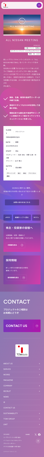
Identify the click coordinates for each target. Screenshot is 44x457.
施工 (19, 173)
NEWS (6, 397)
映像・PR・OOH (34, 54)
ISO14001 (6, 434)
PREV (8, 217)
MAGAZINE (8, 380)
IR (4, 402)
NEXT (36, 217)
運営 (8, 176)
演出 (24, 173)
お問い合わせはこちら (22, 202)
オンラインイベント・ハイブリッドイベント (25, 51)
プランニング (11, 173)
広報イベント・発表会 (32, 48)
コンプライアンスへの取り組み (12, 437)
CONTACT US (9, 408)
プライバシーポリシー (9, 443)
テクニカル (32, 173)
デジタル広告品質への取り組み (12, 447)
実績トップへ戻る (22, 217)
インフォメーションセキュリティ (12, 440)
